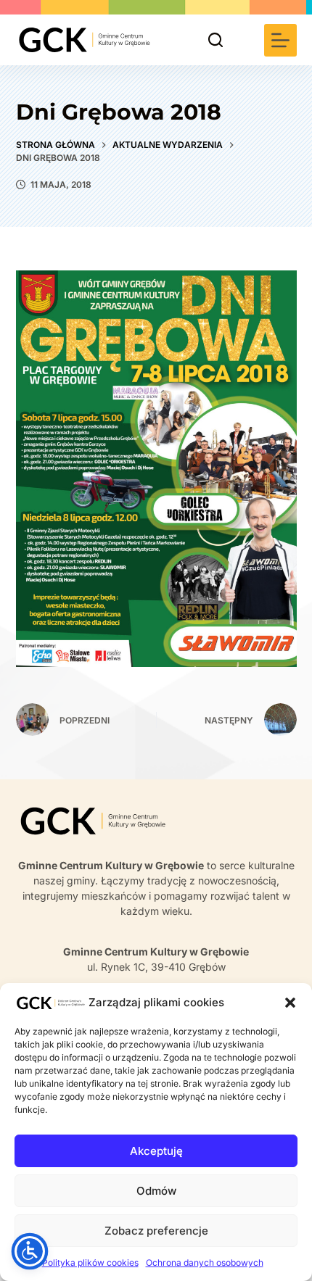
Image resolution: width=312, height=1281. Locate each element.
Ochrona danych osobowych (204, 1262)
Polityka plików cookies (90, 1262)
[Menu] (280, 40)
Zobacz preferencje (156, 1231)
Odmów (156, 1191)
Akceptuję (156, 1151)
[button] (290, 1002)
